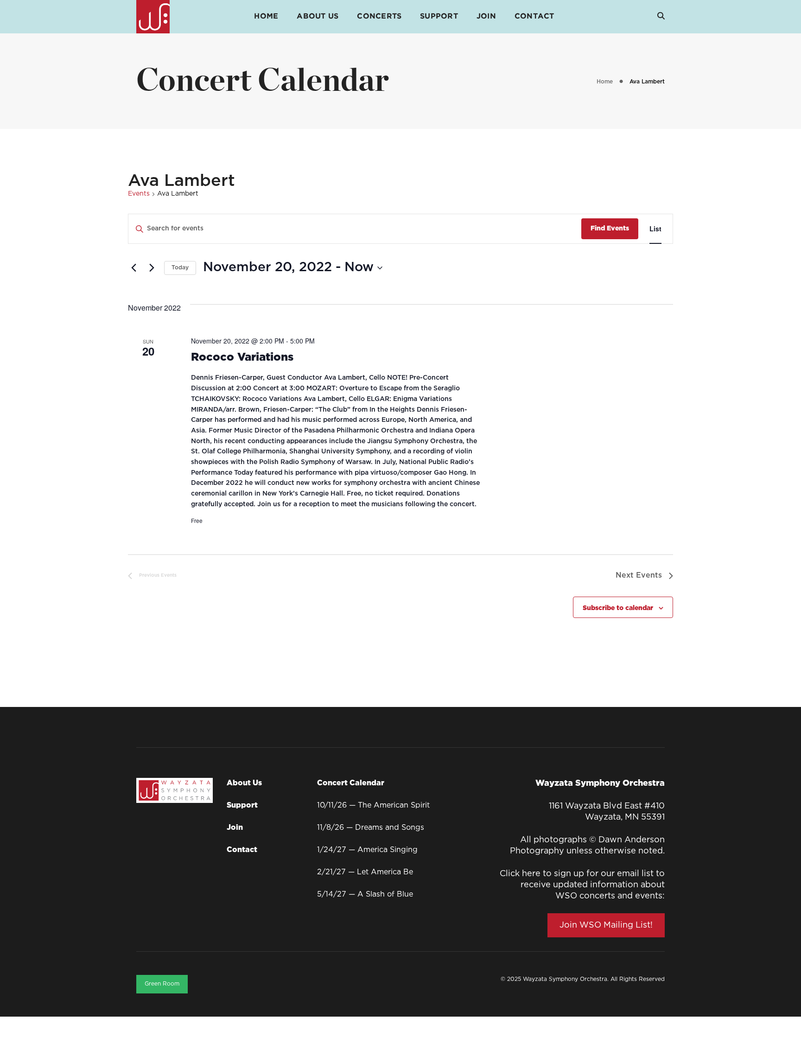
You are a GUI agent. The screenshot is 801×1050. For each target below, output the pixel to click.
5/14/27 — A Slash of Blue (365, 894)
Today (180, 267)
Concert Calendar (350, 783)
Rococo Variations (242, 357)
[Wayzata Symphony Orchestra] (153, 16)
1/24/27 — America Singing (367, 849)
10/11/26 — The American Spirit (373, 805)
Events (139, 194)
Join (486, 16)
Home (266, 16)
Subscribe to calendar (618, 608)
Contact (534, 16)
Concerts (379, 16)
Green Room (162, 983)
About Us (317, 16)
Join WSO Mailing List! (606, 925)
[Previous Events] (133, 268)
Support (439, 16)
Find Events (610, 228)
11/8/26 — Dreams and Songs (370, 827)
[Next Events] (151, 268)
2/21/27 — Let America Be (365, 872)
